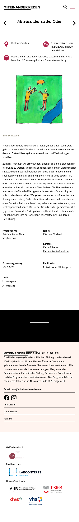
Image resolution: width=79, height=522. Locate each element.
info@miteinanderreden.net (27, 389)
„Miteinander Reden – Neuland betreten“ (5, 24)
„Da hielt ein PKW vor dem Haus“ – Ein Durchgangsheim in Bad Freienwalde (74, 22)
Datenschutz (10, 411)
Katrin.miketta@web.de (56, 251)
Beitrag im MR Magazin (58, 267)
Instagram (11, 281)
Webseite (10, 286)
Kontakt (8, 418)
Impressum (10, 404)
